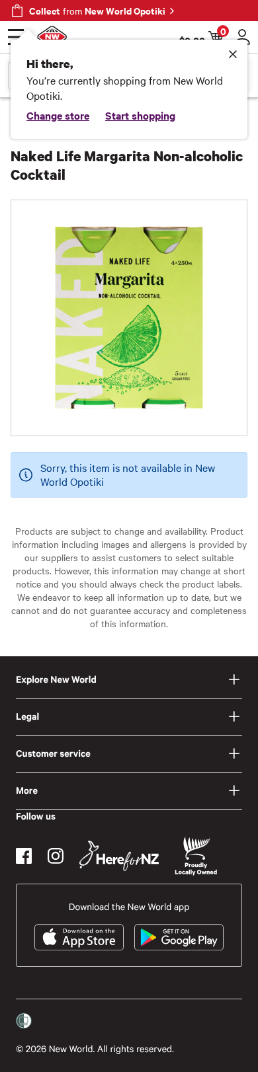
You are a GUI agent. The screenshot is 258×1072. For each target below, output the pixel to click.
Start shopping (140, 115)
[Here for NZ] (119, 856)
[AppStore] (79, 937)
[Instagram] (56, 856)
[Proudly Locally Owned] (196, 856)
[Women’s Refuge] (24, 1021)
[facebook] (24, 856)
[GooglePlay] (179, 937)
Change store (57, 115)
